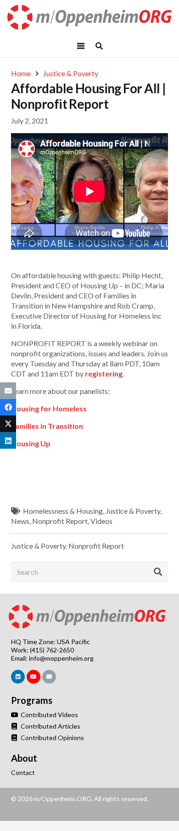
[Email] (49, 677)
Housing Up (30, 443)
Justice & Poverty (133, 510)
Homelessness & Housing (63, 510)
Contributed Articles (49, 726)
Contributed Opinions (51, 737)
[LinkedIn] (18, 677)
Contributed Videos (48, 715)
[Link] (89, 17)
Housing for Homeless (49, 408)
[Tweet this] (8, 424)
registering (104, 373)
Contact (23, 772)
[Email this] (8, 390)
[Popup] (99, 45)
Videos (101, 521)
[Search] (158, 572)
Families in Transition (47, 425)
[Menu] (80, 45)
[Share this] (8, 407)
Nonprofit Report (60, 521)
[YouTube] (33, 677)
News (20, 521)
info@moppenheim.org (61, 658)
